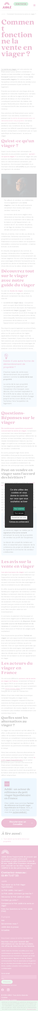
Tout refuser (19, 513)
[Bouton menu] (34, 5)
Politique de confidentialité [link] (19, 522)
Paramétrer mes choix (19, 517)
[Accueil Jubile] (6, 5)
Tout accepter (19, 509)
